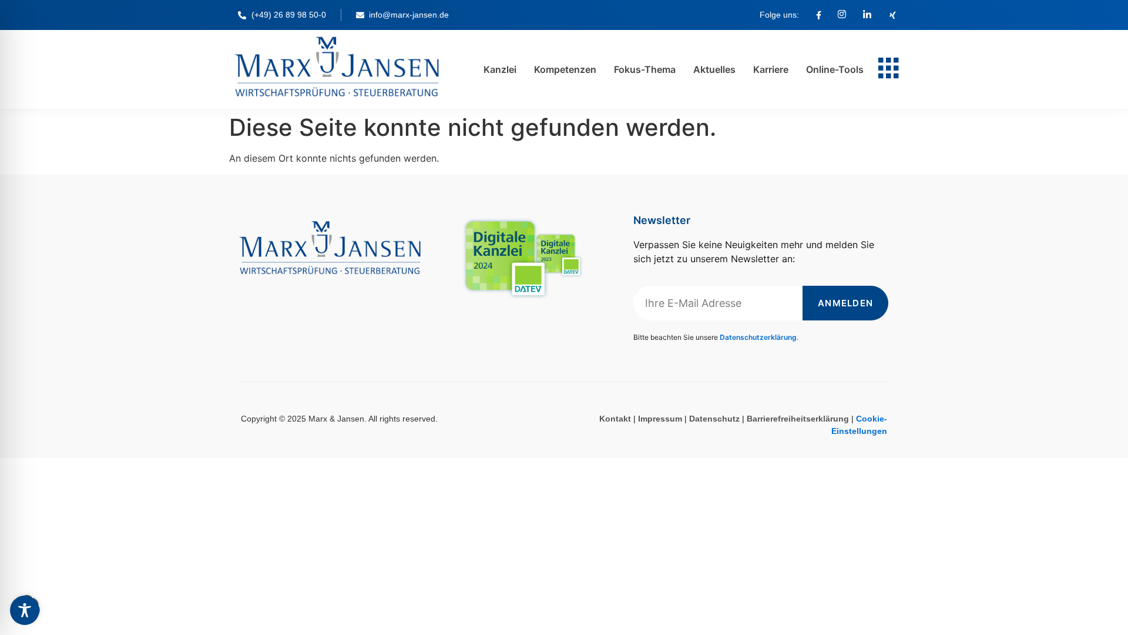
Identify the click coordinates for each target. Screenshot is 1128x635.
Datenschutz (714, 418)
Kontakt (615, 418)
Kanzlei (500, 69)
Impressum (660, 418)
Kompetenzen (565, 69)
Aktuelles (714, 69)
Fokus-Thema (645, 69)
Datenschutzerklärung (758, 337)
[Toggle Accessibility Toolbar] (25, 610)
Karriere (770, 69)
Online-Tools (835, 69)
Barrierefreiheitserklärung (798, 418)
